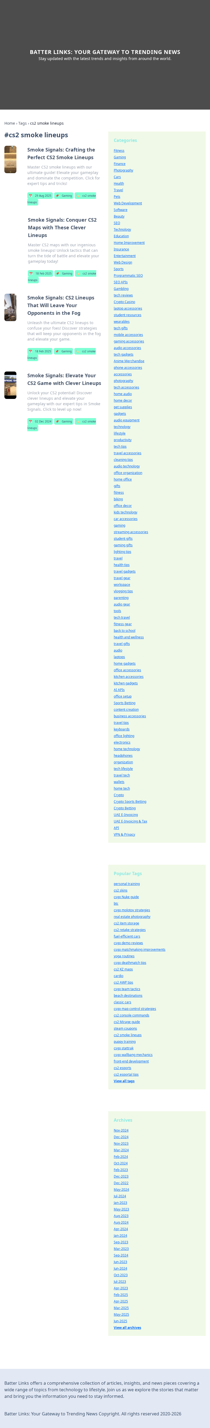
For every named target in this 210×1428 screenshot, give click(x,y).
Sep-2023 (121, 1242)
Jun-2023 (120, 1262)
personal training (127, 883)
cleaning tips (123, 459)
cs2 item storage (126, 923)
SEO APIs (121, 282)
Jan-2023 (120, 1202)
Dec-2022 (121, 1183)
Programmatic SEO (128, 275)
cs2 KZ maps (123, 969)
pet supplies (123, 407)
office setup (123, 696)
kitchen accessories (129, 676)
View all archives (127, 1327)
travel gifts (122, 643)
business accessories (130, 716)
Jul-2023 (120, 1281)
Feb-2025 (121, 1294)
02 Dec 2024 (40, 421)
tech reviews (123, 295)
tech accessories (126, 387)
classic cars (122, 1002)
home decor (123, 400)
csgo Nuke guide (126, 897)
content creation (126, 709)
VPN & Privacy (124, 834)
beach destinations (128, 995)
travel (118, 558)
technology (122, 426)
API (116, 828)
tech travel (122, 617)
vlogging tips (123, 591)
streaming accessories (131, 532)
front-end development (131, 1061)
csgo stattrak (123, 1048)
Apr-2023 (121, 1288)
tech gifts (121, 328)
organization (123, 762)
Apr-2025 (121, 1301)
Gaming (64, 196)
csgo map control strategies (135, 1008)
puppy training (125, 1041)
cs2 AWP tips (123, 982)
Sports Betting (124, 703)
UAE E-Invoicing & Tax (130, 821)
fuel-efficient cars (127, 936)
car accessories (126, 518)
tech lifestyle (123, 768)
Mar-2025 (121, 1308)
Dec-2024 (121, 1137)
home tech (122, 788)
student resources (127, 315)
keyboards (122, 729)
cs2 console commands (131, 1015)
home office (123, 479)
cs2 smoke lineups (128, 1035)
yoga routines (124, 956)
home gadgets (125, 663)
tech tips (120, 446)
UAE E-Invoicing (126, 814)
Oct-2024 (121, 1163)
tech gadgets (123, 354)
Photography (123, 170)
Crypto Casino (124, 301)
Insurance (121, 249)
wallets (119, 781)
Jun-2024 (120, 1268)
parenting (121, 597)
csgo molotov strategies (132, 910)
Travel (118, 190)
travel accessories (127, 453)
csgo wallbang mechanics (133, 1054)
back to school (124, 630)
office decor (123, 505)
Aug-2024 (121, 1222)
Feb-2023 (121, 1169)
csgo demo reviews (128, 943)
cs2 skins (120, 890)
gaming (119, 525)
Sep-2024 (121, 1255)
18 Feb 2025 (40, 273)
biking (118, 499)
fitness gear (123, 624)
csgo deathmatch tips (130, 962)
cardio (118, 975)
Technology (122, 229)
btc (116, 903)
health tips (122, 564)
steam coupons (125, 1028)
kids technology (125, 512)
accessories (123, 374)
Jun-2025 (120, 1321)
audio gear (122, 604)
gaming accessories (129, 341)
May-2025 (121, 1314)
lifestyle (120, 433)
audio (118, 650)
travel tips (121, 722)
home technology (127, 749)
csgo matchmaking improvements (139, 949)
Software (120, 209)
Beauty (119, 216)
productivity (123, 440)
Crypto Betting (125, 808)
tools (117, 611)
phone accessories (128, 367)
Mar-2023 (121, 1248)
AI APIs (119, 689)
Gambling (121, 288)
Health (119, 183)
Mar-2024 (121, 1150)
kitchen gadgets (126, 683)
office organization (128, 472)
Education (121, 236)
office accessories (127, 670)
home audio (123, 394)
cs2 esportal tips (126, 1074)
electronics (122, 742)
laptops (119, 657)
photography (123, 380)
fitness (119, 492)
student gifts (123, 538)
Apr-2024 (121, 1229)
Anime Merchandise (129, 361)
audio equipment (126, 420)
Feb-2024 (121, 1156)
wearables (122, 321)
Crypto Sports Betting (130, 801)
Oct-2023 (121, 1275)
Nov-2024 (121, 1130)
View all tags (124, 1081)
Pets (117, 196)
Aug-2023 (121, 1215)
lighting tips (122, 551)
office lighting (124, 735)
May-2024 (121, 1189)
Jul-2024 (120, 1196)
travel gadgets (125, 571)
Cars (117, 177)
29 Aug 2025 (40, 196)
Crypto (119, 795)
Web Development (128, 203)
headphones (123, 755)
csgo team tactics (127, 989)
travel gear (122, 578)
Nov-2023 (121, 1143)
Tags (22, 123)
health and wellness (129, 637)
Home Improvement (129, 242)
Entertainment (125, 255)
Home (9, 123)
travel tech (122, 775)
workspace (122, 584)
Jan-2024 (120, 1235)
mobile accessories (128, 334)
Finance (120, 163)
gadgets (120, 413)
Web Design (123, 262)
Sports (119, 269)
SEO (117, 223)
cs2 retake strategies (130, 929)
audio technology (127, 466)
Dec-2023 (121, 1176)
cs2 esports (122, 1068)
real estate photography (132, 916)
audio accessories (127, 347)
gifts (117, 486)
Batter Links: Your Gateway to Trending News (105, 52)
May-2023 (121, 1209)
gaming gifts (123, 545)
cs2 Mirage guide (127, 1021)
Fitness (119, 150)
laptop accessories (128, 308)
